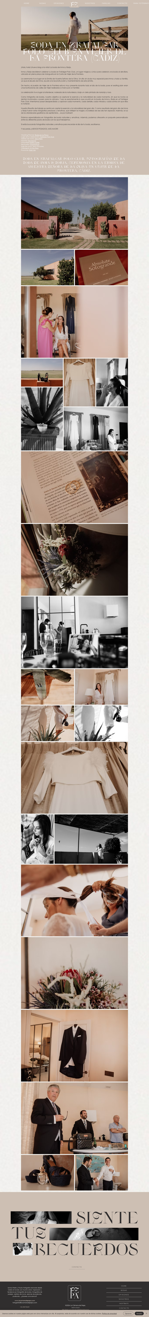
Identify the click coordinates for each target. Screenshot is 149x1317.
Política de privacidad (109, 1313)
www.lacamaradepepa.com (25, 1301)
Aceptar (139, 1313)
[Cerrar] (146, 1313)
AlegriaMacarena (84, 1309)
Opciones (128, 1313)
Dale (78, 1309)
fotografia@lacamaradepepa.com (25, 1303)
